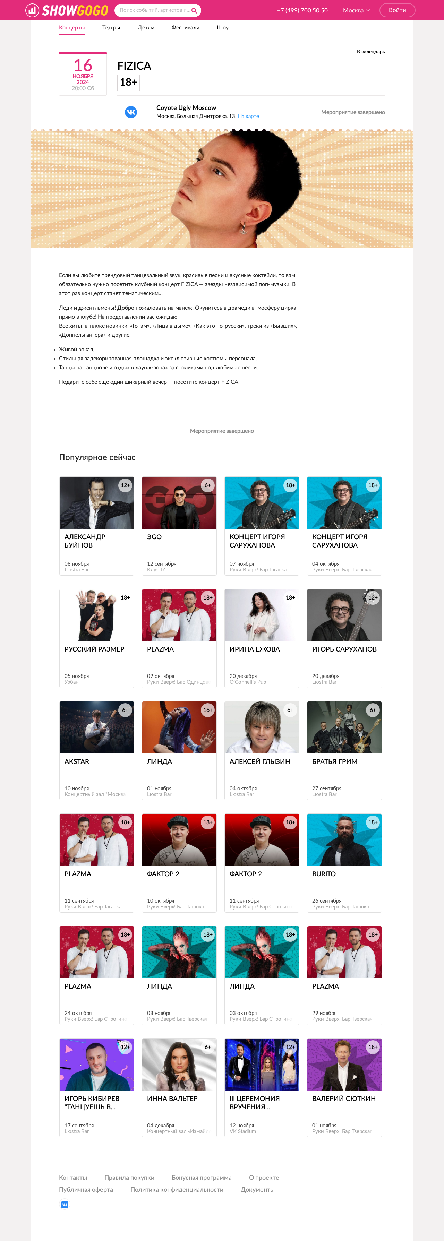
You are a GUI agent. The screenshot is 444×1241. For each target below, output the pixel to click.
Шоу (223, 28)
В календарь (371, 52)
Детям (146, 28)
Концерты (72, 28)
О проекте (264, 1178)
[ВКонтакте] (131, 112)
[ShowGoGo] (66, 10)
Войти (397, 10)
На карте (248, 116)
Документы (258, 1190)
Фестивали (185, 28)
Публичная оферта (86, 1190)
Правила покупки (129, 1178)
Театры (111, 28)
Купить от (93, 515)
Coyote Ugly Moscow (186, 108)
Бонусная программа (202, 1178)
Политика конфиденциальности (176, 1190)
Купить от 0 (176, 1077)
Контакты (73, 1178)
